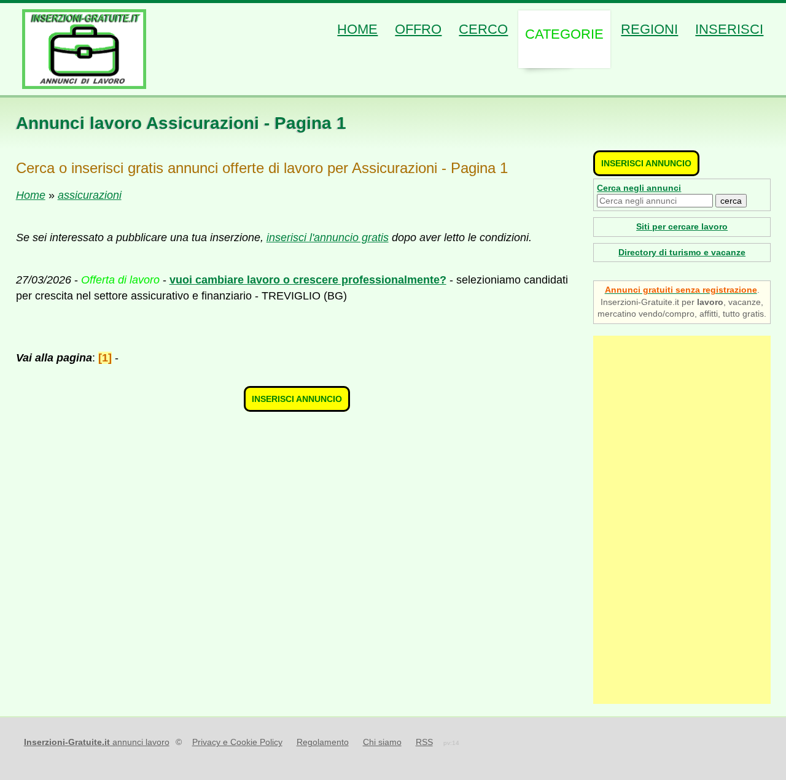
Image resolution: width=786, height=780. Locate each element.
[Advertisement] (682, 520)
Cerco (483, 29)
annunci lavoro (96, 742)
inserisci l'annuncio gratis (328, 237)
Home (357, 29)
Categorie (564, 34)
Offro (418, 29)
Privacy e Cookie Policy (237, 742)
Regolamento (323, 742)
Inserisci (729, 29)
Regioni (649, 29)
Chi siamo (382, 742)
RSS (424, 742)
